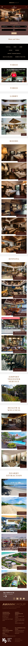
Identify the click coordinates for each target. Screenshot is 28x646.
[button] (14, 65)
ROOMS (10, 50)
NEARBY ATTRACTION (20, 56)
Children (16, 28)
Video (15, 46)
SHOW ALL (8, 46)
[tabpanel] (14, 15)
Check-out (16, 24)
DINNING (17, 50)
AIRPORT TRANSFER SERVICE (14, 53)
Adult (3, 28)
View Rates (14, 33)
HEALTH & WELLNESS (7, 56)
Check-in (3, 24)
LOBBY (20, 46)
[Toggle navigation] (2, 7)
